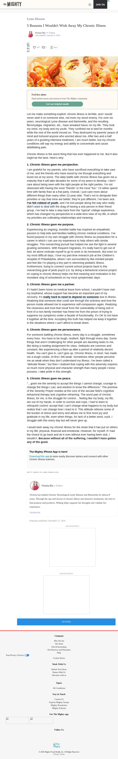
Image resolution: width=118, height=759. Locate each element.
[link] (12, 4)
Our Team (59, 644)
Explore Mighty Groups (59, 702)
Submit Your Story (59, 669)
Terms (62, 754)
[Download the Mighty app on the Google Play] (41, 720)
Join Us (100, 4)
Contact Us (59, 699)
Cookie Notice (59, 658)
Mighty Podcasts (59, 708)
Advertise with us (59, 675)
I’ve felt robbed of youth (42, 202)
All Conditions (59, 688)
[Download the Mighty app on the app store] (17, 720)
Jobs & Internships (59, 647)
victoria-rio (35, 512)
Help (59, 653)
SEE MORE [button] (66, 622)
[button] (52, 33)
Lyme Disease (36, 18)
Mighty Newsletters (59, 705)
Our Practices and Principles (59, 650)
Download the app (39, 456)
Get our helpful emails (57, 104)
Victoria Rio (40, 33)
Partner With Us (59, 672)
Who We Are (59, 641)
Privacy (56, 754)
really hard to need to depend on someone (71, 297)
